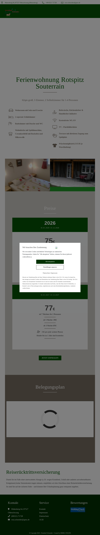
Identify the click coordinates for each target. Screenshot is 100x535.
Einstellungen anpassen (50, 267)
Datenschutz (46, 273)
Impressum (54, 273)
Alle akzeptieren (50, 261)
